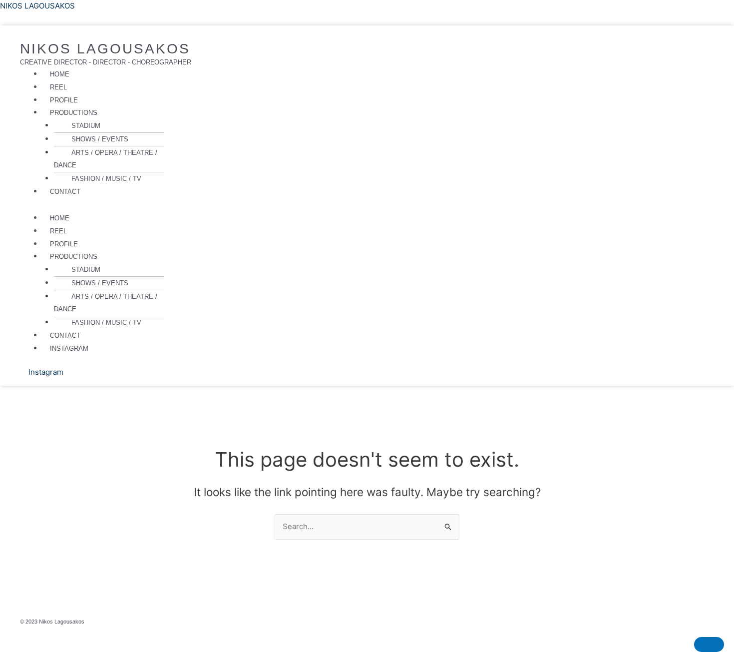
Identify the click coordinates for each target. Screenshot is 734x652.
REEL (58, 87)
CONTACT (65, 191)
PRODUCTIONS (73, 112)
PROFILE (64, 100)
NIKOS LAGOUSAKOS (37, 5)
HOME (59, 74)
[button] (253, 112)
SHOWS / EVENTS (99, 139)
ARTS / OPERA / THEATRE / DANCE (105, 159)
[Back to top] (709, 644)
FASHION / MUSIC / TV (106, 178)
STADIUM (85, 125)
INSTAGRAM (69, 348)
